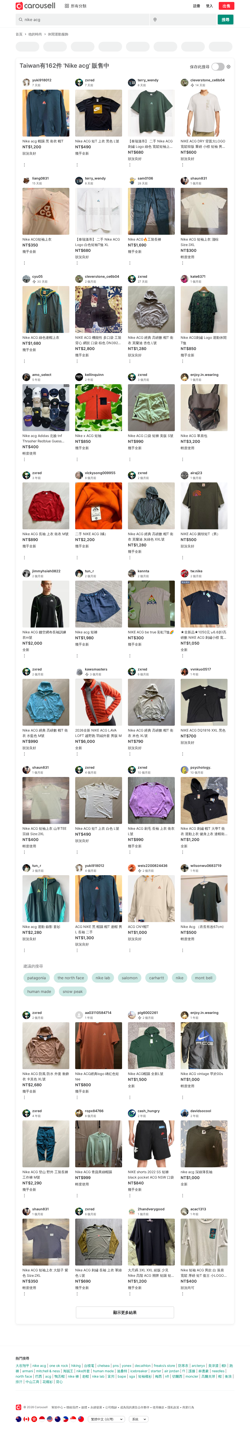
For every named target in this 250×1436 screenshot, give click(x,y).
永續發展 (96, 1407)
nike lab (98, 1376)
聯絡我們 (72, 1407)
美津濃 (213, 1365)
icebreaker (138, 1371)
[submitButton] (225, 19)
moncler (192, 1376)
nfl (167, 1376)
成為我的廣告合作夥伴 (134, 1407)
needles (218, 1371)
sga (132, 1376)
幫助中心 (57, 1407)
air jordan (171, 1371)
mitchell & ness (48, 1371)
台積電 (89, 1365)
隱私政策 (173, 1407)
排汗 (19, 1382)
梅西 (158, 1376)
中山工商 (32, 1382)
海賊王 (68, 1371)
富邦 (111, 1376)
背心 (59, 1382)
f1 (183, 1371)
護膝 (191, 1371)
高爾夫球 (208, 1376)
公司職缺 (111, 1407)
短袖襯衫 (145, 1376)
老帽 (85, 1376)
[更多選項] (24, 165)
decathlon (143, 1365)
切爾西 (177, 1376)
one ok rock (58, 1365)
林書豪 (203, 1371)
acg (48, 1376)
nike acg (39, 1365)
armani (27, 1371)
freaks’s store (164, 1365)
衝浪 (228, 1376)
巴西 (38, 1376)
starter (156, 1371)
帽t (224, 1365)
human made (103, 1371)
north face (24, 1376)
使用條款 (158, 1407)
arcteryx (198, 1365)
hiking (76, 1365)
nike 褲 (73, 1376)
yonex (127, 1365)
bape (122, 1376)
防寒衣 (183, 1365)
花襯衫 (47, 1382)
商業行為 (188, 1407)
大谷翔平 (22, 1365)
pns (116, 1365)
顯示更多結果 (125, 1312)
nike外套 (83, 1371)
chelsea (103, 1365)
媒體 (84, 1407)
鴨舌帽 (59, 1376)
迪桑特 (122, 1371)
